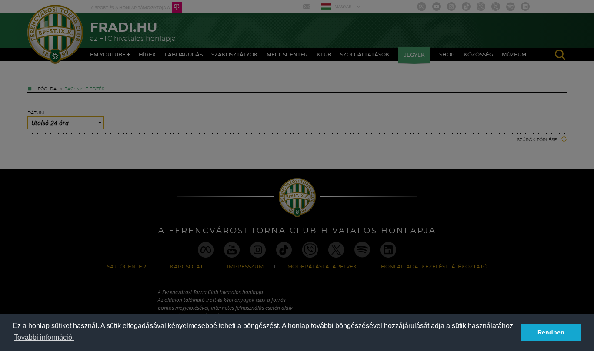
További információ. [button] (44, 337)
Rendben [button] (550, 332)
